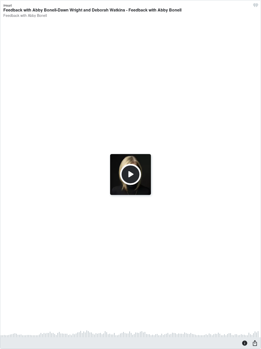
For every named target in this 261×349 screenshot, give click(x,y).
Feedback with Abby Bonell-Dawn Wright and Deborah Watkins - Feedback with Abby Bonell (92, 10)
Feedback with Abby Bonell (25, 15)
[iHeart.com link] (255, 6)
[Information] (245, 343)
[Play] (130, 174)
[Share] (255, 343)
